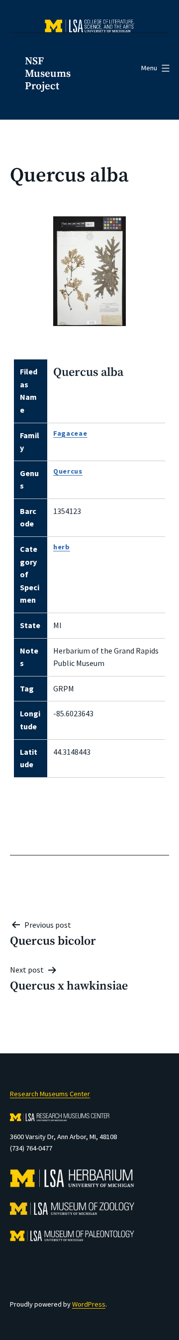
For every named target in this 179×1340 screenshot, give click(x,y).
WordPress (88, 1304)
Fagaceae (70, 433)
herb (61, 546)
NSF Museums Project (48, 74)
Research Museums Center (50, 1093)
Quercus (68, 471)
